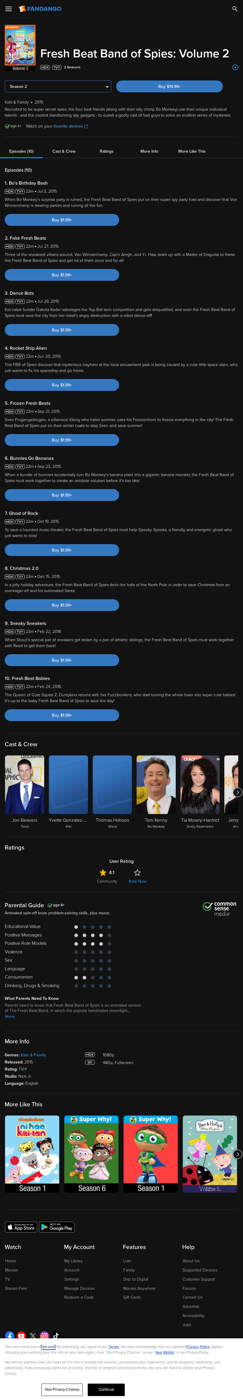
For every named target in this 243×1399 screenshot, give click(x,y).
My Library (73, 1260)
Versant (48, 1347)
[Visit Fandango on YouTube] (21, 1336)
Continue (106, 1389)
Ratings (106, 151)
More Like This (192, 151)
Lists (127, 1260)
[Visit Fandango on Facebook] (10, 1336)
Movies (11, 1270)
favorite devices (68, 126)
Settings (71, 1279)
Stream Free (16, 1288)
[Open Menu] (8, 9)
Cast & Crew (64, 151)
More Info (149, 151)
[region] (121, 1368)
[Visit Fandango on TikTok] (56, 1336)
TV (7, 1279)
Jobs (187, 1324)
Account (71, 1270)
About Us (191, 1260)
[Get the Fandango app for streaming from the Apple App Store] (21, 1226)
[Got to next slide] (237, 792)
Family (129, 1270)
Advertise (191, 1306)
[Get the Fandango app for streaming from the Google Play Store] (57, 1226)
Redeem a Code (79, 1297)
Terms (113, 1347)
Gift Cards (132, 1297)
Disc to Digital (135, 1279)
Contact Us (192, 1297)
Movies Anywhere (139, 1288)
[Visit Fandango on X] (33, 1336)
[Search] (235, 9)
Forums (189, 1288)
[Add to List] (235, 67)
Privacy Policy (198, 1347)
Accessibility (193, 1315)
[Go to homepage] (41, 9)
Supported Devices (200, 1270)
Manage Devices (79, 1288)
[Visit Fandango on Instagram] (44, 1336)
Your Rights (164, 1352)
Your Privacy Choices (62, 1389)
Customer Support (199, 1279)
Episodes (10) (21, 151)
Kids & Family (33, 1055)
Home (10, 1260)
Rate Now (137, 881)
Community (107, 881)
